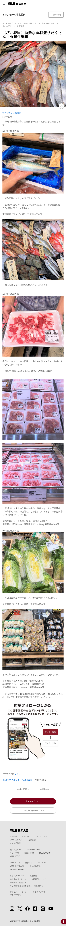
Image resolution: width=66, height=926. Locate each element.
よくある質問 (15, 843)
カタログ (29, 863)
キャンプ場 (14, 853)
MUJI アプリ (15, 863)
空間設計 (32, 840)
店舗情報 (13, 836)
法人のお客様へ (35, 866)
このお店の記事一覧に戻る (33, 810)
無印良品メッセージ (18, 879)
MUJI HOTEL (15, 856)
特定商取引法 (15, 895)
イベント (26, 836)
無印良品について (38, 879)
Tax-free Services (17, 869)
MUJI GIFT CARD (17, 866)
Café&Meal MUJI (33, 850)
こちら (17, 773)
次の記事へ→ (43, 789)
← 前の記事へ (23, 789)
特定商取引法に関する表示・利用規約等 (26, 886)
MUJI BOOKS (44, 853)
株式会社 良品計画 (18, 882)
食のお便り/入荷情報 (11, 112)
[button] (3, 3)
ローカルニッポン (42, 836)
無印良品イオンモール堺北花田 (17, 780)
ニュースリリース (17, 876)
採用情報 (33, 876)
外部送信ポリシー (40, 892)
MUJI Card (42, 863)
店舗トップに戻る (33, 801)
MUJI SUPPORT (16, 840)
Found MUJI (29, 853)
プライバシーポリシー (19, 892)
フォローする (56, 15)
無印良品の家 (15, 850)
